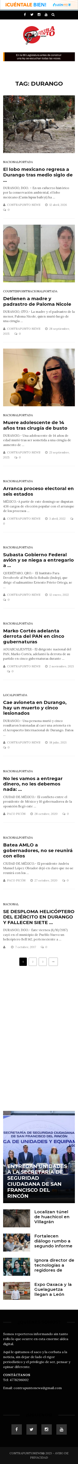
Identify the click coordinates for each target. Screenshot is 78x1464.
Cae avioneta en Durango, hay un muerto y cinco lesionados (35, 708)
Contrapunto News (23, 205)
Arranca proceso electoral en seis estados (38, 491)
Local (8, 695)
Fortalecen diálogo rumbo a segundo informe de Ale (53, 1243)
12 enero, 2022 (59, 595)
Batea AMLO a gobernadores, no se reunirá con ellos (38, 850)
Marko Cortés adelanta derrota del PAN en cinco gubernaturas (33, 636)
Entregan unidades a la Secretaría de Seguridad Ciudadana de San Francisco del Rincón (37, 1181)
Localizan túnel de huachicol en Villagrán (51, 1216)
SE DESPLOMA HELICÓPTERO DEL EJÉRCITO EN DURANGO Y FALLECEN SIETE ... (38, 917)
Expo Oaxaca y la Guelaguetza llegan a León (53, 1289)
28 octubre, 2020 (46, 814)
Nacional (11, 162)
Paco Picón (16, 814)
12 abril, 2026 (58, 205)
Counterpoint (15, 291)
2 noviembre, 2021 (61, 666)
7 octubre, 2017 (26, 947)
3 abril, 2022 (57, 518)
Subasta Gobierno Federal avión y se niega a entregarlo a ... (38, 560)
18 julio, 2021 (58, 742)
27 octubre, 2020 (46, 880)
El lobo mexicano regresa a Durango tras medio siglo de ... (38, 175)
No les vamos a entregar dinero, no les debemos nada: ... (33, 784)
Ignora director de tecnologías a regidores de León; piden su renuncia (54, 1270)
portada (26, 162)
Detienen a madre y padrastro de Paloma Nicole (37, 301)
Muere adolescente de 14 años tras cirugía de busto (35, 425)
